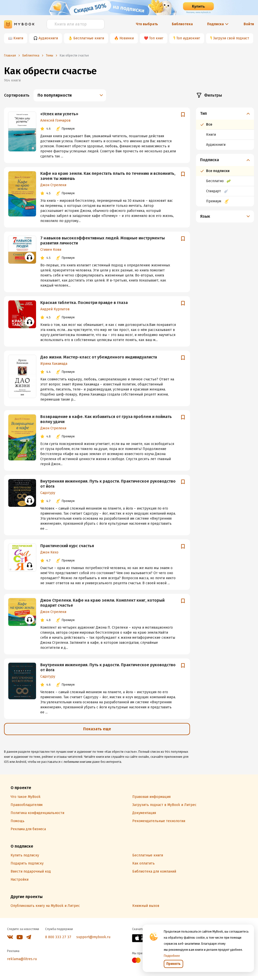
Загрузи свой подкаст (231, 38)
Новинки (126, 38)
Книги (18, 38)
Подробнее (172, 956)
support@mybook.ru (93, 937)
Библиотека (182, 24)
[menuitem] (225, 128)
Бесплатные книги (88, 38)
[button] (225, 113)
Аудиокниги (48, 38)
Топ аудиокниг (188, 38)
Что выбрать (147, 24)
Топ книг (156, 38)
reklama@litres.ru (22, 959)
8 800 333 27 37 (58, 937)
